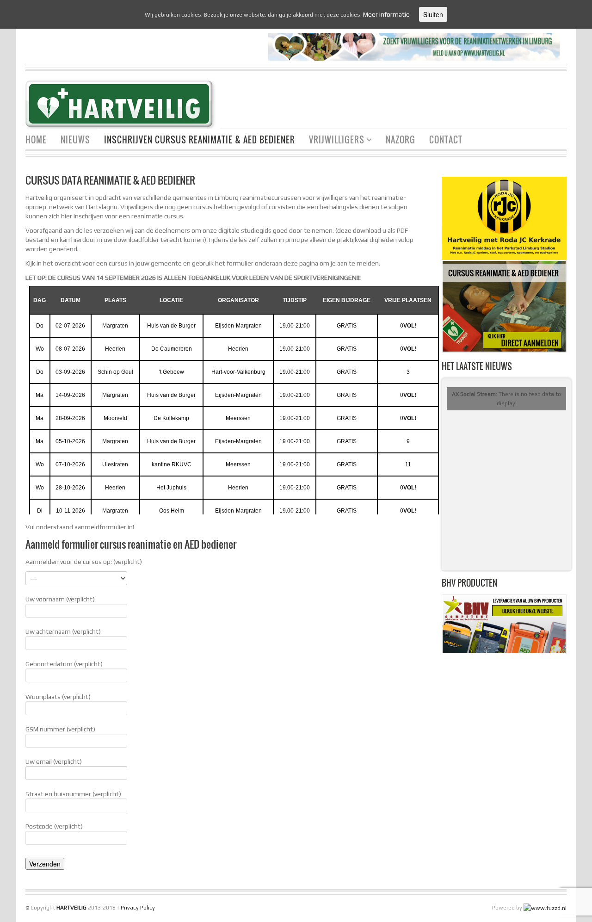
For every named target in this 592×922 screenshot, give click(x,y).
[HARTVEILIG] (122, 106)
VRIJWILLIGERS (333, 141)
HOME (36, 140)
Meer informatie (386, 14)
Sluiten (433, 14)
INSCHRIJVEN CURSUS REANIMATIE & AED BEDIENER (199, 140)
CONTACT (445, 140)
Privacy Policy (138, 907)
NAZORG (400, 140)
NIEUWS (75, 140)
